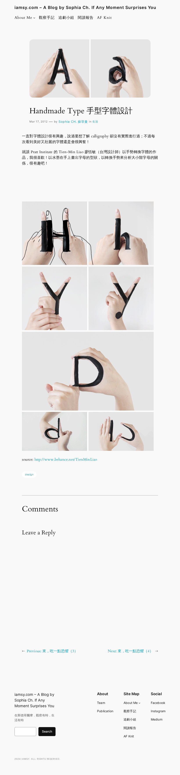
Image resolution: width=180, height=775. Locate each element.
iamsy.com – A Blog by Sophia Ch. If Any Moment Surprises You (85, 7)
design (29, 474)
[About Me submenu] (34, 18)
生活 (95, 121)
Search (47, 731)
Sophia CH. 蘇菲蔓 (73, 121)
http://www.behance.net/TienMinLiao (65, 459)
